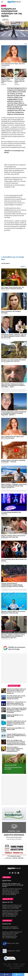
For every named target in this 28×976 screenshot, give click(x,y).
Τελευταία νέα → (14, 686)
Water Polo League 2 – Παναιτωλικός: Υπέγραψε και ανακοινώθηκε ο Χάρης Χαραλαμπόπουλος (15, 749)
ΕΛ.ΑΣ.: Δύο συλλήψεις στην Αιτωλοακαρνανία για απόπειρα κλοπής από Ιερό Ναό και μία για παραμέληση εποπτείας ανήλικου (16, 742)
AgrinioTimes (5, 20)
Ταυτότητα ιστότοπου (14, 968)
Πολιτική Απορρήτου (19, 966)
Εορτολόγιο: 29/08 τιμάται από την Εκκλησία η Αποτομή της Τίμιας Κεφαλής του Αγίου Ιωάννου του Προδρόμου (16, 723)
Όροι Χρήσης (9, 966)
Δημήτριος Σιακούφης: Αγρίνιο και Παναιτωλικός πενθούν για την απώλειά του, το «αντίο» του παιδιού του (16, 691)
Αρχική (4, 964)
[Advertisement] (14, 159)
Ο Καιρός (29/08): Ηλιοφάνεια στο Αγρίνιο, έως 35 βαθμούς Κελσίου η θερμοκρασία (16, 735)
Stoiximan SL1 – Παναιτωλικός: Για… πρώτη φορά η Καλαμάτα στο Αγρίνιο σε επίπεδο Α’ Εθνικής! (17, 703)
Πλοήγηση (22, 964)
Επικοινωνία (15, 964)
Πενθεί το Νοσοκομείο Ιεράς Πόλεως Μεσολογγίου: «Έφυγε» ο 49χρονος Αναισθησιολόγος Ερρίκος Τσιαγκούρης (17, 710)
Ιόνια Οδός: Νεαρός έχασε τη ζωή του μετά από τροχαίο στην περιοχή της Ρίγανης (16, 697)
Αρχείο (9, 964)
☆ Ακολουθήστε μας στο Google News (12, 258)
